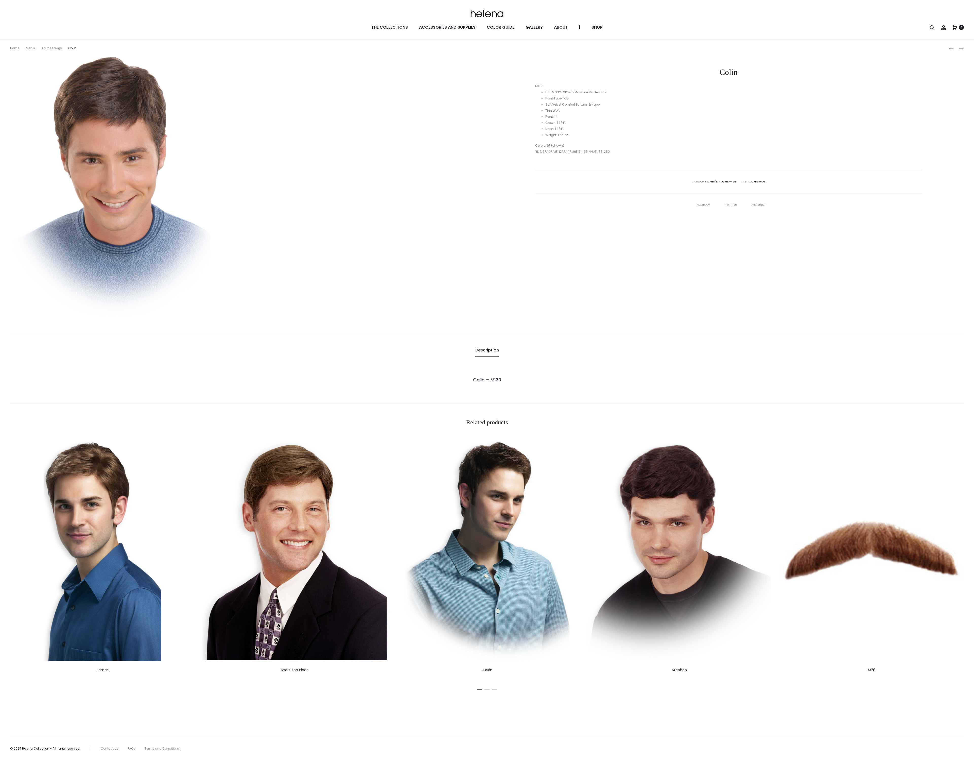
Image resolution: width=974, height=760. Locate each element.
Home (15, 48)
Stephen (679, 669)
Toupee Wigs (51, 48)
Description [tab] (487, 350)
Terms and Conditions (162, 748)
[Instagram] (962, 748)
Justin (487, 669)
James (103, 669)
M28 (871, 669)
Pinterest (759, 205)
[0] (955, 27)
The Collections (389, 27)
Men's (30, 48)
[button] (479, 689)
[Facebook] (951, 748)
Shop (597, 27)
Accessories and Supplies (447, 27)
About (561, 27)
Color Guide (500, 27)
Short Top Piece (295, 669)
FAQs (131, 748)
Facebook (704, 205)
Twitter (731, 205)
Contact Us (109, 748)
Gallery (534, 27)
